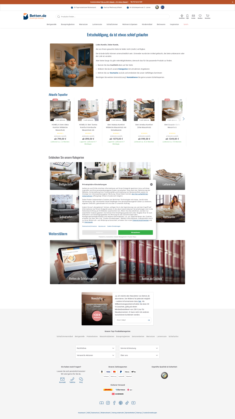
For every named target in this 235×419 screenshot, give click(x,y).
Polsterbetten (92, 336)
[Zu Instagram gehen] (108, 403)
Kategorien (123, 69)
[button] (183, 119)
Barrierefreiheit (130, 413)
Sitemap (139, 413)
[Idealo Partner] (162, 7)
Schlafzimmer (112, 24)
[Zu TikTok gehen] (127, 403)
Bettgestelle (51, 24)
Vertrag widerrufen (118, 413)
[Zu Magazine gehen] (102, 403)
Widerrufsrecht (105, 413)
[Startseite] (35, 17)
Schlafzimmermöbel (65, 336)
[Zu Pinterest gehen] (121, 403)
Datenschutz (95, 413)
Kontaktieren (132, 77)
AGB (88, 413)
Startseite (114, 73)
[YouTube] (133, 403)
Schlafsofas (173, 336)
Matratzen (83, 24)
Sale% (186, 24)
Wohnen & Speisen (129, 24)
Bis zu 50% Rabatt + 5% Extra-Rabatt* (114, 2)
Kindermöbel (147, 24)
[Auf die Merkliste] (68, 100)
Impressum (82, 413)
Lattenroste (97, 24)
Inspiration (174, 24)
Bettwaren (161, 24)
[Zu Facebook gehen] (114, 403)
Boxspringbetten (68, 24)
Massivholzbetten (107, 336)
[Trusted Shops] (157, 7)
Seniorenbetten (138, 336)
